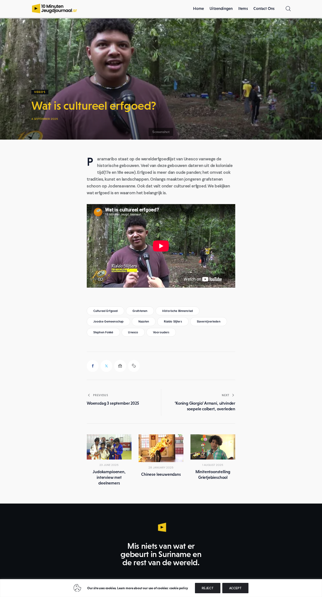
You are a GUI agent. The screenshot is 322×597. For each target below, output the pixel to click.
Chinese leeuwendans (161, 474)
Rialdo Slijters (173, 321)
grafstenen (139, 311)
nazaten (143, 321)
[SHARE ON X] (106, 366)
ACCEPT (235, 588)
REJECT (208, 588)
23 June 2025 (109, 465)
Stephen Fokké (103, 332)
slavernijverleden (208, 321)
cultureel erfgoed (105, 311)
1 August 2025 (212, 465)
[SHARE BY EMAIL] (120, 366)
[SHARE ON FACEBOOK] (93, 366)
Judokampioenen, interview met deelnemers (109, 477)
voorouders (161, 332)
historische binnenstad (177, 311)
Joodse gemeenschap (108, 321)
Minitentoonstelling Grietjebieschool (213, 474)
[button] (134, 366)
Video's (39, 92)
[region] (161, 588)
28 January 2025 (161, 467)
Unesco (133, 332)
